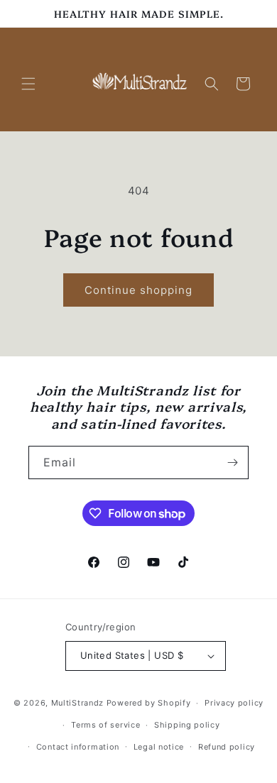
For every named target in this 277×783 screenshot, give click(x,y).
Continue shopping (138, 290)
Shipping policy (187, 725)
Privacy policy (234, 703)
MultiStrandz (77, 703)
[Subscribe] (232, 462)
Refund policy (226, 747)
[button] (28, 83)
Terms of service (105, 725)
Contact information (77, 747)
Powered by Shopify (149, 703)
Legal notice (159, 747)
